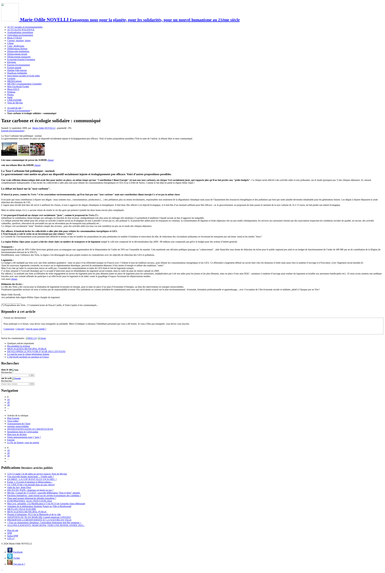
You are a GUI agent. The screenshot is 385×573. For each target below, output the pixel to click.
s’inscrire (20, 329)
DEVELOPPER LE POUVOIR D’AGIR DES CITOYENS (36, 351)
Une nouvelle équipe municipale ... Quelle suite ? (30, 476)
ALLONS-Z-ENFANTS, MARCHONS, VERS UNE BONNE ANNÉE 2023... (46, 525)
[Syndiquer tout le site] (1, 569)
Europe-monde (14, 67)
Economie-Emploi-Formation (21, 59)
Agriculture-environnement (20, 35)
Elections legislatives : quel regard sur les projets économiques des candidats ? (44, 495)
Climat (10, 43)
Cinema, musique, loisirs (19, 40)
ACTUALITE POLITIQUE (20, 29)
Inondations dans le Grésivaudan (22, 431)
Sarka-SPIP (12, 536)
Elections (11, 62)
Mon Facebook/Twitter (18, 86)
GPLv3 (10, 538)
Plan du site (12, 530)
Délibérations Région (17, 48)
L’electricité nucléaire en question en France (28, 357)
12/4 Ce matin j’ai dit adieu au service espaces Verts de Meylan (37, 474)
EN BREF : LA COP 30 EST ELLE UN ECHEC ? (32, 479)
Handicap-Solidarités (17, 73)
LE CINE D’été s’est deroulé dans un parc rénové (31, 484)
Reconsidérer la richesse (18, 346)
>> (32, 375)
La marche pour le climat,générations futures (28, 354)
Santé (9, 97)
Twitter (16, 558)
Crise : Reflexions (15, 46)
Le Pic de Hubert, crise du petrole (23, 442)
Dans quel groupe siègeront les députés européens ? (31, 498)
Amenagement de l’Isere (18, 423)
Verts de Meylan (15, 102)
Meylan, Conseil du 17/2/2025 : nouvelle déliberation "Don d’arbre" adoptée (43, 493)
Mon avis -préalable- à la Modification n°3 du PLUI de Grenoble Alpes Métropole (46, 503)
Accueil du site (14, 108)
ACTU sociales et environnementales (25, 27)
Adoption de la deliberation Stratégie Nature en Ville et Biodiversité (39, 506)
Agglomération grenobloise (20, 32)
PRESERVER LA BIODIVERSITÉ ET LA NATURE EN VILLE (39, 520)
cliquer (50, 160)
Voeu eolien (12, 421)
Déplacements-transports (19, 56)
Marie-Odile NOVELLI (43, 128)
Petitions (11, 92)
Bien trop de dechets (17, 434)
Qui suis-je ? (19, 564)
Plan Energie (13, 418)
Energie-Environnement (18, 65)
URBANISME (14, 100)
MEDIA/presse (14, 81)
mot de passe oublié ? (36, 329)
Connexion (9, 329)
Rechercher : (7, 372)
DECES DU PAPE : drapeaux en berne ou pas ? (30, 490)
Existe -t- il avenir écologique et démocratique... (29, 482)
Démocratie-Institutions (18, 51)
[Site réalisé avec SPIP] (2, 569)
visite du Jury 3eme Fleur (19, 487)
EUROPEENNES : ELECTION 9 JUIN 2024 (29, 501)
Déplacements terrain (17, 54)
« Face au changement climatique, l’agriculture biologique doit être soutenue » (44, 522)
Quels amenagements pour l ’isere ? (24, 437)
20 (8, 402)
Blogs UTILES (14, 38)
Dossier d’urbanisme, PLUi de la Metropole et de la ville (34, 514)
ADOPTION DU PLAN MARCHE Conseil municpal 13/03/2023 (39, 517)
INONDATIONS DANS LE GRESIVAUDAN (30, 429)
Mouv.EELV (13, 89)
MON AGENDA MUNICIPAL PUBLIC (27, 348)
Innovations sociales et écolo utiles (23, 75)
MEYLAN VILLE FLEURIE (21, 509)
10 (8, 399)
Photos (10, 94)
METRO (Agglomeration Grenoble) (24, 84)
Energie (11, 440)
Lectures (11, 78)
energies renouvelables (18, 426)
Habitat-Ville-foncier (17, 70)
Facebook (18, 552)
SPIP (9, 533)
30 (8, 405)
